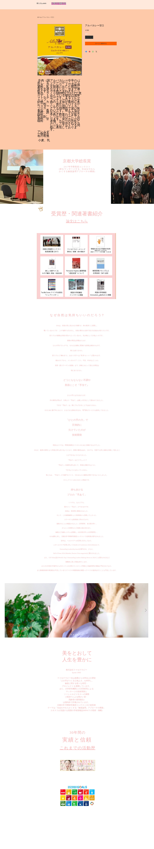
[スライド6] (71, 634)
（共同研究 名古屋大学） (87, 524)
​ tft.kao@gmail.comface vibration (77, 845)
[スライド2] (75, 634)
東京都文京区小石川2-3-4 (80, 843)
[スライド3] (77, 634)
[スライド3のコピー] (79, 634)
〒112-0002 (71, 843)
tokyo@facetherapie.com (77, 840)
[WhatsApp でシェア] (93, 52)
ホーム (39, 17)
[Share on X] (96, 52)
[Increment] (92, 37)
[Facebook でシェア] (86, 52)
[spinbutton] (89, 37)
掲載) (100, 710)
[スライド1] (73, 634)
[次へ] (146, 610)
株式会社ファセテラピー (76, 670)
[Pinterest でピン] (89, 52)
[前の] (7, 610)
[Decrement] (86, 37)
